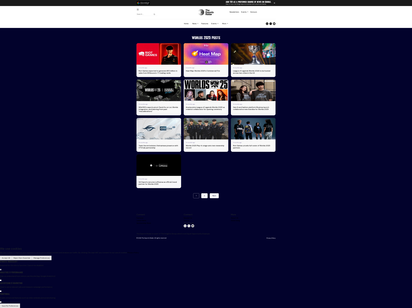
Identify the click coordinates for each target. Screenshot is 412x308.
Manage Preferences (42, 258)
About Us (234, 218)
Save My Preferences (10, 306)
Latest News (141, 220)
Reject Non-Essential (22, 258)
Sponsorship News (143, 223)
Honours (253, 12)
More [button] (224, 23)
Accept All (6, 258)
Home (186, 23)
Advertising (235, 220)
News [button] (194, 23)
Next (214, 196)
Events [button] (214, 23)
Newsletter (188, 218)
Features (204, 23)
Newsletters (234, 12)
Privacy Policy (271, 238)
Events (244, 12)
